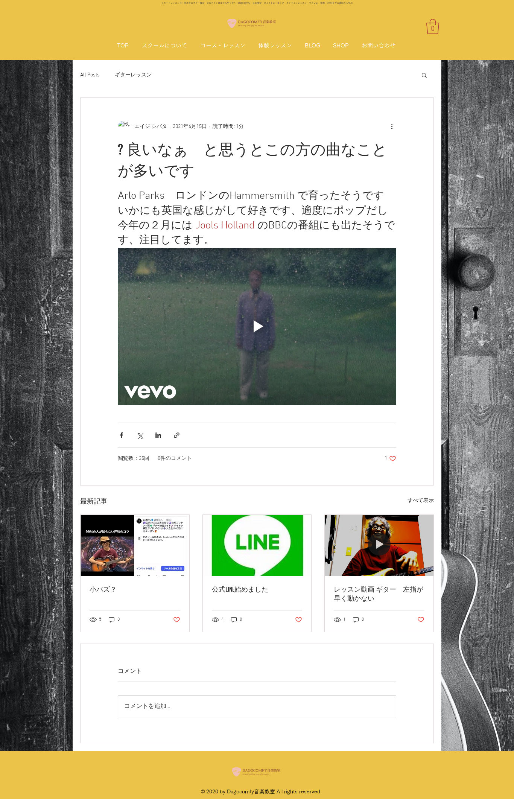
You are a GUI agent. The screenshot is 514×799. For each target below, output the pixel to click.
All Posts (90, 75)
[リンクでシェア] (176, 435)
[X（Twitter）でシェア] (139, 435)
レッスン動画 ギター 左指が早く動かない (378, 594)
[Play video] (257, 326)
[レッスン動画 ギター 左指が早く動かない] (379, 545)
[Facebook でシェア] (121, 435)
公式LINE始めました (240, 589)
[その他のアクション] (391, 126)
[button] (432, 26)
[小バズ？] (135, 545)
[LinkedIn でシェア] (158, 435)
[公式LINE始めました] (257, 545)
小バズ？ (103, 589)
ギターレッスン (133, 75)
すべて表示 (421, 501)
